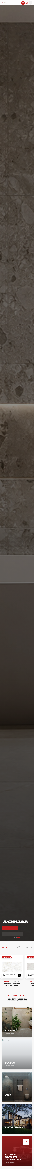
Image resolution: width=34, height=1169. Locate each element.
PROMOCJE (28, 947)
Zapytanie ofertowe (12, 934)
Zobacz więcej (10, 928)
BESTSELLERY (6, 947)
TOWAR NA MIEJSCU (18, 948)
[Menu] (30, 3)
